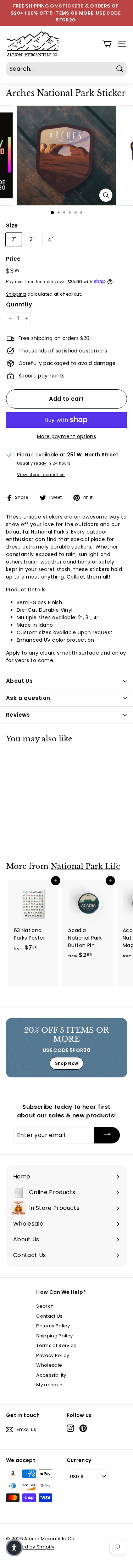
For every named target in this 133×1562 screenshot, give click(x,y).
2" (13, 239)
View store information (41, 474)
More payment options (66, 436)
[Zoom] (105, 195)
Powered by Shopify (30, 1546)
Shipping (16, 294)
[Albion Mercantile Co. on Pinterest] (83, 1428)
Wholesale (49, 1365)
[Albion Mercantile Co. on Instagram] (70, 1428)
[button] (14, 1547)
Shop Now (66, 1063)
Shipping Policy (54, 1335)
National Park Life (85, 866)
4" (51, 239)
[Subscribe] (107, 1135)
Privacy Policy (52, 1355)
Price (13, 258)
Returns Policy (53, 1325)
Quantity (19, 304)
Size (12, 225)
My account (50, 1384)
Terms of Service (56, 1345)
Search (45, 1306)
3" (32, 239)
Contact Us (49, 1316)
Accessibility (51, 1375)
